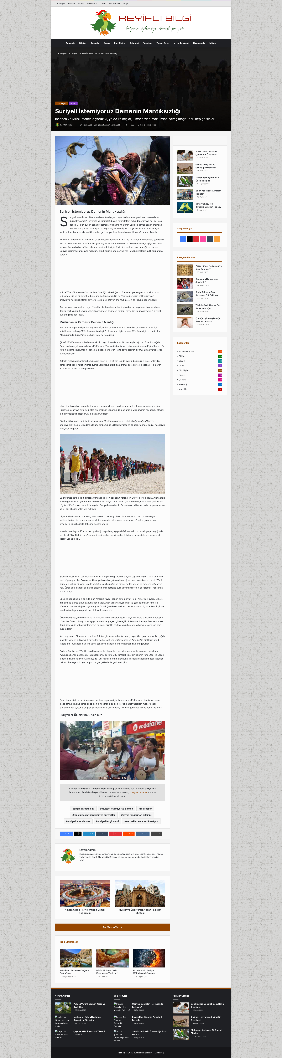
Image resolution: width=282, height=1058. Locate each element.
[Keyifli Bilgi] (141, 23)
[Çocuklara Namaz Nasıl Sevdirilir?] (185, 283)
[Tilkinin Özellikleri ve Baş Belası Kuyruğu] (185, 309)
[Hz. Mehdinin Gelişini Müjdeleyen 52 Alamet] (149, 958)
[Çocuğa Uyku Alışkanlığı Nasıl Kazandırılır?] (185, 322)
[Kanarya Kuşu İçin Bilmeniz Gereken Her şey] (185, 207)
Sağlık (107, 43)
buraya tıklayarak (138, 792)
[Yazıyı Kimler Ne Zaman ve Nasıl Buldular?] (185, 270)
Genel (73, 103)
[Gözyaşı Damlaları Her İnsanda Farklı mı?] (122, 1007)
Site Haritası (114, 3)
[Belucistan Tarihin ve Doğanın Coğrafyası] (76, 958)
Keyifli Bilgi (159, 1053)
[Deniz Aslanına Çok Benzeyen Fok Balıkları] (185, 296)
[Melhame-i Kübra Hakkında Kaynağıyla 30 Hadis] (63, 1022)
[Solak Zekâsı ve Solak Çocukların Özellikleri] (185, 155)
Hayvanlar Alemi (181, 43)
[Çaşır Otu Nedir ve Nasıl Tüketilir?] (63, 1035)
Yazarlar (71, 3)
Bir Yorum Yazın (112, 927)
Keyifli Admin (66, 125)
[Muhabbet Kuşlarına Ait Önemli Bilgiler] (185, 181)
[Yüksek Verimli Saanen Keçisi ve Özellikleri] (63, 1007)
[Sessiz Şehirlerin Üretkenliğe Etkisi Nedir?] (122, 1036)
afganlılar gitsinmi (84, 808)
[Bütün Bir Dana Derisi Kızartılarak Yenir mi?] (112, 958)
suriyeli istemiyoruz (79, 821)
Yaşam (182, 361)
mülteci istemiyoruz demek (117, 808)
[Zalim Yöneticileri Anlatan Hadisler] (185, 194)
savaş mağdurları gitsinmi (137, 814)
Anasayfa (61, 3)
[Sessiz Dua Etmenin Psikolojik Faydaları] (122, 1022)
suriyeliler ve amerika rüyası (142, 821)
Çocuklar (95, 43)
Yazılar (81, 3)
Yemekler (147, 43)
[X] (87, 865)
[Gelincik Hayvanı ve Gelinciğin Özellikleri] (185, 168)
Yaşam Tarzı (162, 43)
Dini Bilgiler (120, 43)
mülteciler (146, 808)
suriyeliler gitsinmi (108, 821)
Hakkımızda (92, 3)
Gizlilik (103, 3)
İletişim (126, 3)
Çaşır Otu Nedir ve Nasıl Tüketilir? (90, 1031)
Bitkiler (82, 43)
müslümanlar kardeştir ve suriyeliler (94, 814)
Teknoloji (134, 43)
